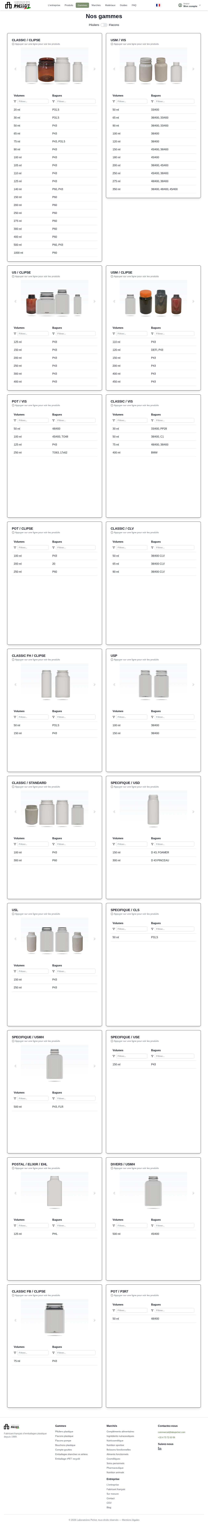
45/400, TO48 (60, 436)
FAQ (134, 5)
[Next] (94, 68)
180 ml (116, 157)
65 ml (17, 133)
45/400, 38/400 (159, 149)
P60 (54, 197)
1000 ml (18, 252)
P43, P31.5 (58, 141)
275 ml (18, 221)
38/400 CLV (158, 555)
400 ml (18, 236)
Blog (109, 1507)
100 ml (18, 157)
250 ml (18, 213)
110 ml (17, 173)
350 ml (116, 189)
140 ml (18, 189)
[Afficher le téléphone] (181, 1437)
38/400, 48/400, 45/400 (164, 189)
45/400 (155, 157)
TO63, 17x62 (59, 452)
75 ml (17, 141)
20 (53, 563)
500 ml (18, 244)
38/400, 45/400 (159, 165)
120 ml (116, 141)
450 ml (116, 381)
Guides (123, 5)
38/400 (155, 133)
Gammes (82, 5)
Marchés (96, 5)
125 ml (18, 181)
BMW (154, 452)
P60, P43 (57, 189)
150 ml (18, 197)
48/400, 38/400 (159, 181)
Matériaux (110, 5)
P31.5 (55, 109)
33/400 (155, 109)
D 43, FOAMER (160, 852)
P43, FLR (57, 1106)
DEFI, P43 (157, 350)
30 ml (17, 117)
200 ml (18, 205)
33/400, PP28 (159, 428)
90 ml (17, 149)
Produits (69, 5)
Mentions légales (130, 1520)
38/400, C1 (157, 436)
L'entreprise (54, 5)
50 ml (17, 125)
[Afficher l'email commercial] (181, 1432)
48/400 (56, 428)
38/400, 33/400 (159, 117)
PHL (55, 1234)
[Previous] (15, 68)
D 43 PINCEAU (160, 860)
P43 (54, 125)
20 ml (17, 109)
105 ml (18, 165)
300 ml (18, 229)
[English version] (158, 5)
